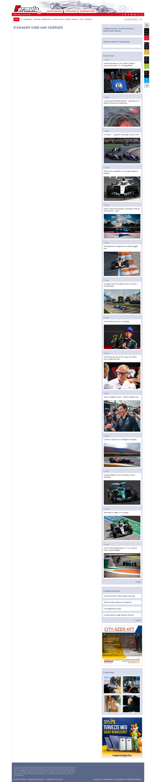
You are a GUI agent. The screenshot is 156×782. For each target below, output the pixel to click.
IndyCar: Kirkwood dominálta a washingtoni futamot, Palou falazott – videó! (122, 210)
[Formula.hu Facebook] (122, 14)
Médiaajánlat (108, 779)
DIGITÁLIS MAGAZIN (54, 11)
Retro (61, 19)
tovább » (138, 582)
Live (81, 19)
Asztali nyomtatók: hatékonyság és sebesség (119, 596)
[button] (141, 14)
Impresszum (97, 779)
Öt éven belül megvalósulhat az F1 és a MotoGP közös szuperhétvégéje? (120, 549)
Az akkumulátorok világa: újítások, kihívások (119, 615)
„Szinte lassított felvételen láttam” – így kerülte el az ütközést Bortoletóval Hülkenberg (121, 102)
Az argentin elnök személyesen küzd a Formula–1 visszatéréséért (121, 285)
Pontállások (70, 11)
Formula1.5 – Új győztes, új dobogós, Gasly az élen (121, 135)
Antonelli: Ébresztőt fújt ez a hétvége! (116, 321)
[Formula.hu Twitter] (125, 14)
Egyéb (67, 19)
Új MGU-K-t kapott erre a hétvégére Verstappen (120, 440)
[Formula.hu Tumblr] (128, 14)
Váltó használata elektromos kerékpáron (118, 602)
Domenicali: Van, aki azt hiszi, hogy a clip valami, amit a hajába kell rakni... (120, 358)
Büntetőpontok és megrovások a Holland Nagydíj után (121, 247)
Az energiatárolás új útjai (112, 609)
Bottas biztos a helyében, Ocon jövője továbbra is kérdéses (121, 172)
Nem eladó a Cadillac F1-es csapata (116, 513)
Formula (27, 19)
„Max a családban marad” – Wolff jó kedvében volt (121, 397)
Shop (16, 19)
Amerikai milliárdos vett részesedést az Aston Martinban (119, 476)
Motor (37, 19)
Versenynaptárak (87, 11)
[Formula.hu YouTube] (135, 14)
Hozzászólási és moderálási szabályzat (127, 779)
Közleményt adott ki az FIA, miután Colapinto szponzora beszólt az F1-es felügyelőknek (119, 64)
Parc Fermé (108, 55)
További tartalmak (111, 591)
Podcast (75, 19)
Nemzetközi (46, 19)
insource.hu (59, 779)
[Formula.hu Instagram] (131, 14)
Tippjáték (88, 19)
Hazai (55, 19)
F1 (22, 19)
